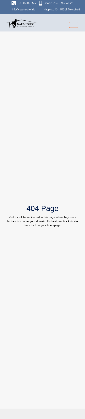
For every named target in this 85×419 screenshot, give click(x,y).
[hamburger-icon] (73, 25)
